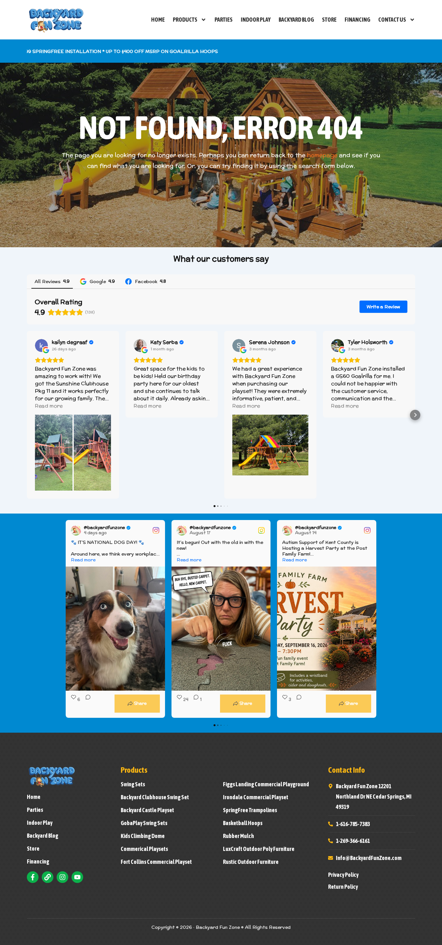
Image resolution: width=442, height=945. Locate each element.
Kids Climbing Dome (143, 836)
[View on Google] (41, 345)
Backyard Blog (296, 19)
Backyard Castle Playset (147, 810)
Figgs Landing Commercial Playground (266, 784)
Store (329, 19)
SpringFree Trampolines (250, 810)
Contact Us (392, 19)
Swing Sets (133, 784)
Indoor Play (256, 19)
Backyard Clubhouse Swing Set (155, 797)
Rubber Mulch (238, 836)
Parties (224, 19)
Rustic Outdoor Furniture (251, 862)
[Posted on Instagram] (156, 530)
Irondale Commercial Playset (255, 797)
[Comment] (86, 704)
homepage (322, 155)
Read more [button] (48, 405)
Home (158, 19)
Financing (357, 19)
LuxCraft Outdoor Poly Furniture (258, 849)
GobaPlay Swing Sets (144, 823)
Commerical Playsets (144, 849)
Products (185, 19)
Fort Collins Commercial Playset (156, 862)
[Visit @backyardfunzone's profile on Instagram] (76, 530)
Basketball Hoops (242, 823)
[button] (27, 415)
